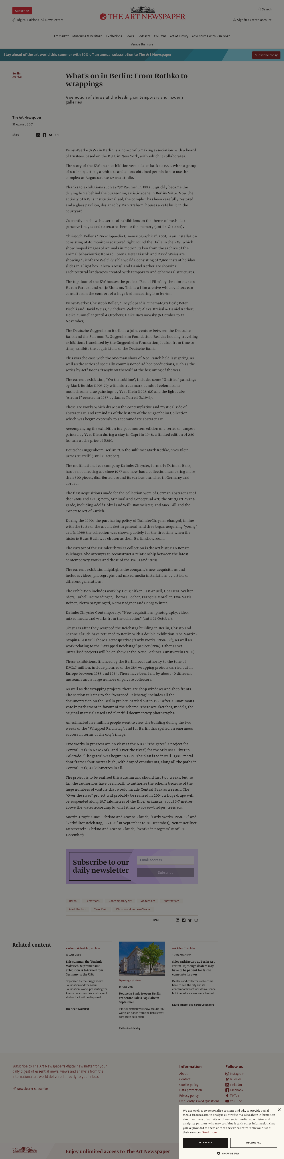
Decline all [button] (253, 1142)
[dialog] (231, 1132)
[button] (230, 1153)
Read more (209, 1132)
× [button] (279, 1110)
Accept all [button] (205, 1142)
